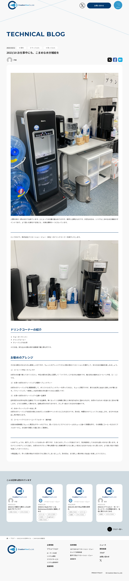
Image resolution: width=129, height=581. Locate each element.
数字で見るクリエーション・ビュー (81, 555)
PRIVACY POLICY (97, 573)
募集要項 (73, 559)
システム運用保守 (52, 562)
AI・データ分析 (52, 553)
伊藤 (15, 60)
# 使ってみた (50, 48)
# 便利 (21, 48)
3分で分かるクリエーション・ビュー (82, 549)
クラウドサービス (52, 559)
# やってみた (35, 48)
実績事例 (50, 566)
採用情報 (73, 545)
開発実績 (103, 549)
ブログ (12, 538)
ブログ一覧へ (117, 529)
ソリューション (52, 549)
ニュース (103, 545)
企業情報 (50, 545)
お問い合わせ (99, 5)
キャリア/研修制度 (76, 552)
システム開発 (51, 556)
